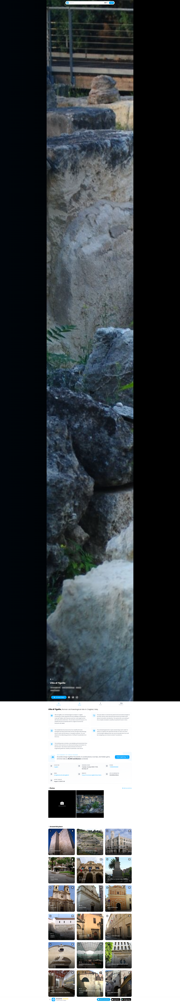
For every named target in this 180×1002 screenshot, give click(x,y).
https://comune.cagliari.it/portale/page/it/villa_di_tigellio (98, 775)
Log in (111, 3)
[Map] (72, 697)
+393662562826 (114, 767)
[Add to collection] (69, 697)
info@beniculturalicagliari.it (61, 775)
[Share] (76, 697)
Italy (52, 679)
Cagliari (56, 767)
